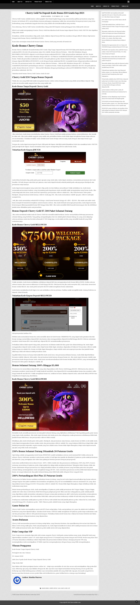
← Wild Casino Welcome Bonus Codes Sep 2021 (25, 594)
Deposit (56, 588)
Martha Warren (47, 16)
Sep (69, 588)
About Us (20, 1)
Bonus (47, 588)
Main (67, 16)
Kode (66, 588)
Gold (59, 588)
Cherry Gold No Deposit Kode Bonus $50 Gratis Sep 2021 (55, 13)
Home (13, 1)
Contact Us (28, 1)
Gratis (63, 588)
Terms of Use (48, 1)
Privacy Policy (38, 1)
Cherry (51, 588)
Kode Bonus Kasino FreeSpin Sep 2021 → (86, 594)
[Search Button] (128, 2)
